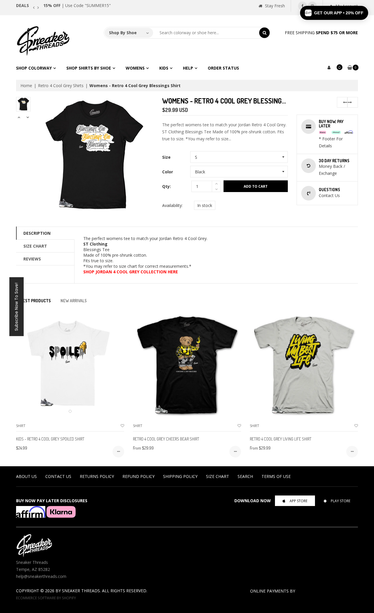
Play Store (340, 500)
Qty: (166, 186)
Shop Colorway (34, 68)
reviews (32, 259)
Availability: (172, 205)
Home (26, 85)
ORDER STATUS (223, 68)
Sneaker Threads (81, 590)
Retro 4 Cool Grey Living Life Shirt (280, 438)
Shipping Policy (180, 476)
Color (167, 172)
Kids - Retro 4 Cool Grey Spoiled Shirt (50, 438)
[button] (334, 13)
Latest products (33, 300)
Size (166, 157)
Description (37, 233)
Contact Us (58, 476)
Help (188, 68)
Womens (135, 68)
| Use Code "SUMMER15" (77, 5)
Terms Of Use (276, 476)
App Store (298, 500)
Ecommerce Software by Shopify (46, 597)
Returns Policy (97, 476)
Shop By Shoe (123, 32)
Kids (163, 68)
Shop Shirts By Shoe (88, 68)
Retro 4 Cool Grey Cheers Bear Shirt (166, 438)
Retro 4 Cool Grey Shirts (61, 85)
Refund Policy (138, 476)
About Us (26, 476)
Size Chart (35, 246)
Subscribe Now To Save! (16, 306)
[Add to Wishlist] (122, 425)
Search (245, 476)
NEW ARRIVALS (73, 300)
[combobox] (206, 32)
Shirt (20, 425)
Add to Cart (256, 186)
